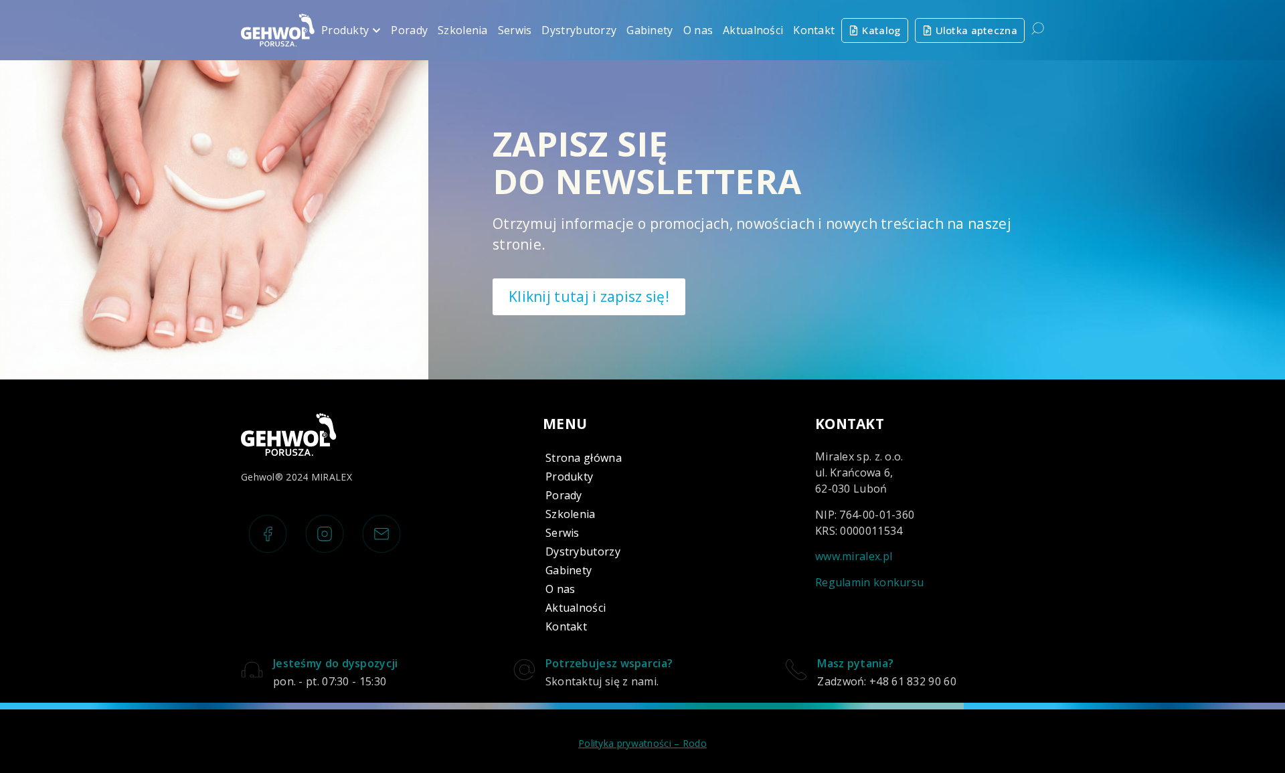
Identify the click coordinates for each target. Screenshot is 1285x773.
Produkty (569, 476)
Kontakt (566, 626)
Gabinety (568, 570)
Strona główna (583, 457)
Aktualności (575, 607)
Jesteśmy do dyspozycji (335, 663)
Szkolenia (570, 514)
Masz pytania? (855, 663)
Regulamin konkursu (869, 582)
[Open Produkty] (376, 30)
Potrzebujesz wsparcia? (609, 663)
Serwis (562, 532)
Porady (563, 495)
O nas (560, 589)
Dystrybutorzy (582, 551)
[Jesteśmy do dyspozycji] (252, 670)
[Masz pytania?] (796, 670)
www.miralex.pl (853, 556)
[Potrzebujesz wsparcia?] (524, 670)
